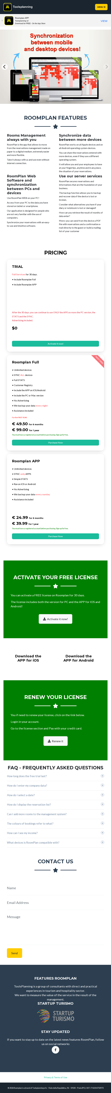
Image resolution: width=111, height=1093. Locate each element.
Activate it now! (55, 343)
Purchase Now (55, 442)
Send (14, 953)
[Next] (106, 67)
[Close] (2, 20)
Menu (100, 7)
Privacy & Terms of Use (55, 1077)
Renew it (57, 741)
